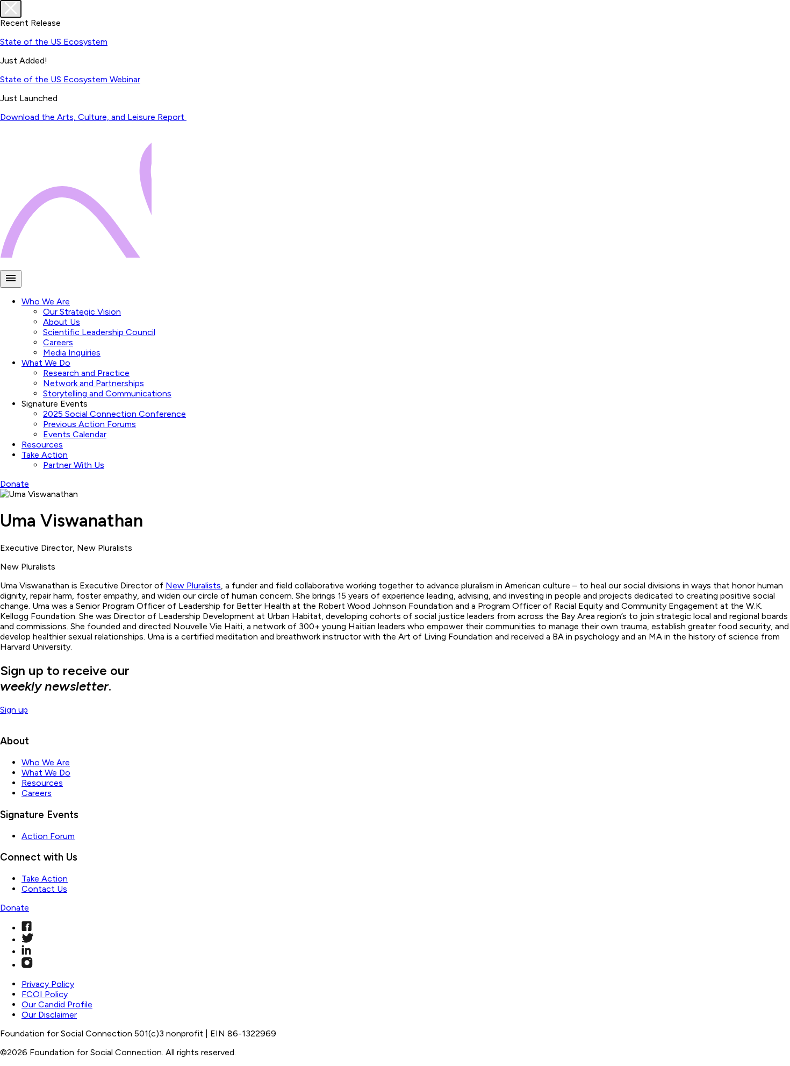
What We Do (45, 363)
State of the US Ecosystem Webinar (70, 79)
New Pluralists (193, 585)
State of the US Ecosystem (53, 42)
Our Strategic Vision (82, 312)
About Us (61, 322)
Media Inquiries (71, 352)
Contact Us (44, 889)
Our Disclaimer (49, 1015)
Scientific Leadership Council (99, 332)
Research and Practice (86, 373)
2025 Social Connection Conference (114, 414)
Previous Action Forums (89, 424)
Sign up (14, 710)
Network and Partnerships (93, 383)
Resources (42, 444)
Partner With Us (73, 465)
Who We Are (45, 301)
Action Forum (48, 836)
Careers (58, 342)
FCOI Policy (44, 994)
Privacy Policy (47, 984)
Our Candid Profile (56, 1004)
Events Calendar (74, 434)
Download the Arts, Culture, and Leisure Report (93, 117)
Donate (14, 484)
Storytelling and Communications (107, 393)
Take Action (44, 455)
